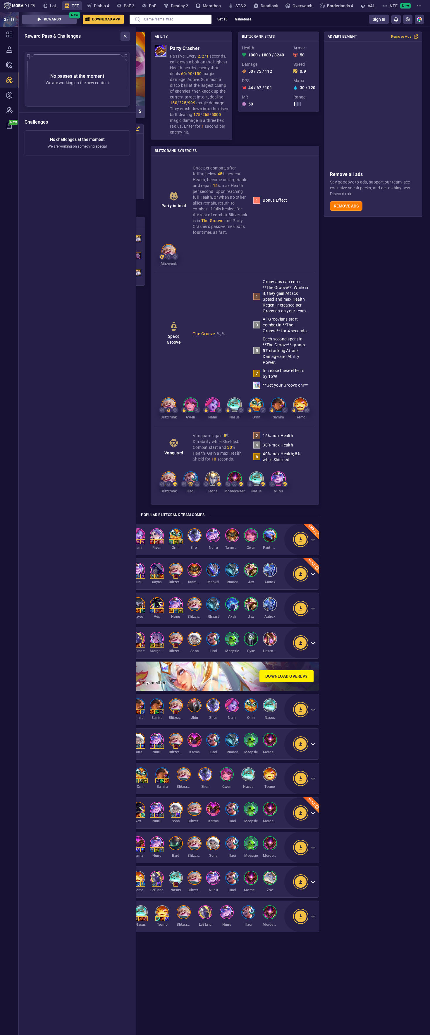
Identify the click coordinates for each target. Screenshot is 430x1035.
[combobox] (170, 19)
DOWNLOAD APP (106, 19)
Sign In (379, 19)
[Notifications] (396, 19)
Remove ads (346, 206)
